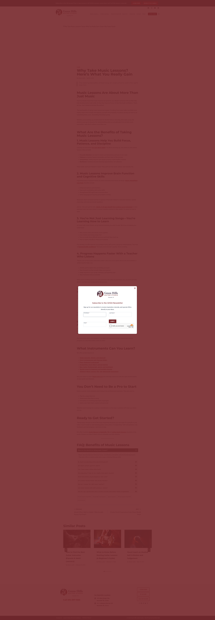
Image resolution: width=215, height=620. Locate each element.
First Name (86, 312)
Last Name (112, 312)
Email (85, 322)
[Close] (134, 288)
